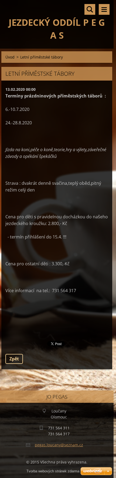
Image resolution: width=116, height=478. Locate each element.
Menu (104, 9)
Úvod (10, 57)
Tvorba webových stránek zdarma (52, 471)
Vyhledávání (89, 9)
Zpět (14, 359)
